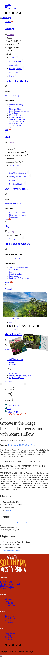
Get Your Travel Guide (15, 360)
